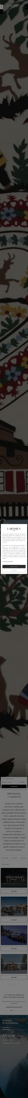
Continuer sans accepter (7, 561)
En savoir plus (14, 570)
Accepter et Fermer (14, 566)
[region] (14, 549)
